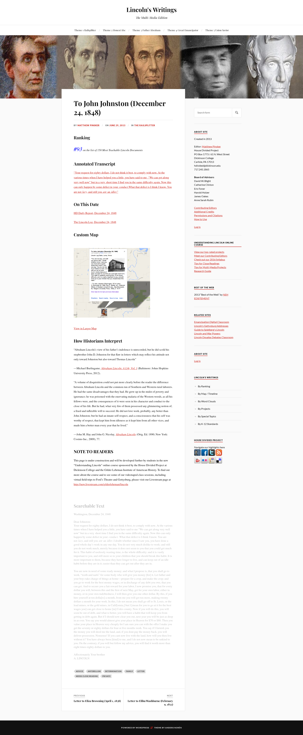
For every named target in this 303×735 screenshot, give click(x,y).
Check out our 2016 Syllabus (209, 259)
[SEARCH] (236, 112)
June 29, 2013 (117, 125)
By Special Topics (207, 416)
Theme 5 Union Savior (217, 30)
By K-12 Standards (208, 423)
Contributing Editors (205, 207)
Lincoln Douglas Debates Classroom (213, 337)
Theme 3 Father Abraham (146, 30)
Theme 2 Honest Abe (114, 30)
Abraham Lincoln (126, 434)
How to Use (200, 219)
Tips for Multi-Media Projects (210, 267)
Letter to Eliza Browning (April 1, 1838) (97, 701)
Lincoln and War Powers (207, 333)
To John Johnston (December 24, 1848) (120, 107)
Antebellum (94, 671)
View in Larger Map (85, 328)
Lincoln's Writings (151, 10)
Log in (197, 226)
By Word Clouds (207, 401)
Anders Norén (173, 727)
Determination (113, 671)
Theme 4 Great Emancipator (182, 30)
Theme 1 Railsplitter (85, 30)
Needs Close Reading (87, 676)
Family (129, 671)
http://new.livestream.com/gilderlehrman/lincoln (101, 484)
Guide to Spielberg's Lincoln (209, 329)
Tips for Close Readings (206, 263)
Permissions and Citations (208, 215)
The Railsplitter (144, 125)
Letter (141, 671)
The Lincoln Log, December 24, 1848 (95, 222)
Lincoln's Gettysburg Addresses (211, 325)
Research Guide (202, 271)
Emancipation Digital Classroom (211, 321)
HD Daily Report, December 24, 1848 (95, 213)
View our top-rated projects (209, 251)
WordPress (142, 727)
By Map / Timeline (207, 393)
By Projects (204, 408)
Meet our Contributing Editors (210, 255)
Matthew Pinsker (88, 125)
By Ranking (204, 386)
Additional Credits (204, 211)
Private (106, 676)
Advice (79, 671)
